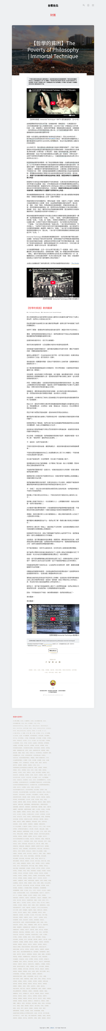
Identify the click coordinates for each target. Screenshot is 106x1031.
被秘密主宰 (34, 956)
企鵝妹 (35, 743)
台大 (40, 777)
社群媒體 (34, 912)
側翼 (20, 753)
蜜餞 (39, 954)
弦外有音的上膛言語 (44, 834)
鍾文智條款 (16, 988)
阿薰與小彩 (26, 993)
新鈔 (33, 863)
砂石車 (20, 912)
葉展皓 (36, 942)
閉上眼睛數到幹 (17, 991)
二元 (29, 740)
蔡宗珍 (30, 944)
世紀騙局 (47, 735)
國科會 (49, 807)
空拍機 (21, 915)
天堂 (15, 816)
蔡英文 (45, 944)
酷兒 (25, 986)
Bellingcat (36, 726)
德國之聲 (48, 838)
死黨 (26, 883)
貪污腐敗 (42, 966)
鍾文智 (42, 986)
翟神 (37, 929)
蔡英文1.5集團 (17, 947)
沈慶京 (49, 890)
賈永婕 (37, 969)
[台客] (53, 683)
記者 (27, 959)
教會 (33, 858)
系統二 (36, 917)
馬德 (41, 1008)
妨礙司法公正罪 (28, 819)
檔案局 (37, 880)
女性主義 (16, 819)
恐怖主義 (24, 843)
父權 (39, 900)
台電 (28, 787)
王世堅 (24, 902)
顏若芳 (31, 1005)
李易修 (48, 868)
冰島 (44, 760)
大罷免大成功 (30, 814)
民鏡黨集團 (16, 890)
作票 (47, 745)
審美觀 (36, 824)
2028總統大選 (17, 723)
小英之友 (35, 826)
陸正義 (25, 1001)
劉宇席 (15, 765)
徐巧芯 (45, 836)
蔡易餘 (40, 944)
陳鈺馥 (15, 1001)
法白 (28, 892)
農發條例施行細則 (18, 976)
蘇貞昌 (35, 954)
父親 (43, 900)
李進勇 (20, 870)
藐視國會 (36, 951)
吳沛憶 (38, 797)
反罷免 (27, 775)
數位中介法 (42, 858)
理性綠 (25, 905)
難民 (15, 1003)
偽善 (23, 753)
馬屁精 (36, 1008)
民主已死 (19, 885)
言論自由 (22, 959)
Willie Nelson (22, 730)
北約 (32, 770)
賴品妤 (42, 969)
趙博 (37, 971)
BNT (30, 726)
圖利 (34, 809)
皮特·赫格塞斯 (23, 910)
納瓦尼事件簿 (17, 922)
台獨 (15, 787)
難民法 (19, 1003)
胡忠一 (33, 932)
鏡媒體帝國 (34, 988)
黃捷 (44, 1015)
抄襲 (25, 853)
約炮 (45, 917)
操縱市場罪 (16, 856)
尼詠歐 (36, 829)
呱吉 (42, 799)
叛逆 (45, 775)
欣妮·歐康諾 (44, 880)
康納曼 (26, 834)
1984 (32, 721)
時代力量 (32, 865)
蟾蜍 (43, 954)
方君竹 (42, 863)
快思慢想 (27, 841)
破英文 (25, 912)
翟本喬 (32, 929)
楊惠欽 (15, 880)
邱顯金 (20, 981)
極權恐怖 (21, 880)
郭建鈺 (30, 981)
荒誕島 (44, 937)
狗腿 (15, 902)
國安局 (49, 802)
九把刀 (25, 740)
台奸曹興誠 (45, 777)
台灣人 (49, 780)
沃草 (34, 890)
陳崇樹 (20, 996)
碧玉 (29, 912)
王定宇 (34, 902)
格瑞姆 (25, 878)
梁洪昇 (45, 878)
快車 (32, 841)
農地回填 (29, 974)
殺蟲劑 (30, 883)
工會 (42, 831)
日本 (18, 865)
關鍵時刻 (16, 993)
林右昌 (20, 873)
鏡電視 (49, 988)
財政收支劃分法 (21, 966)
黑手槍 (25, 1018)
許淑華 (41, 959)
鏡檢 (40, 988)
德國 (43, 838)
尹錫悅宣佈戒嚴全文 (23, 829)
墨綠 (33, 811)
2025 (45, 721)
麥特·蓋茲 (24, 1015)
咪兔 (45, 799)
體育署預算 (16, 1010)
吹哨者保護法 (22, 799)
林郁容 (30, 875)
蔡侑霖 (15, 944)
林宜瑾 (36, 873)
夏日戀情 (42, 811)
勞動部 (45, 767)
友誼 (33, 772)
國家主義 (21, 804)
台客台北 (19, 780)
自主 (41, 932)
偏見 (48, 750)
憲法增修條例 (33, 848)
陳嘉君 (47, 993)
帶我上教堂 (20, 834)
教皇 (37, 858)
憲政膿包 (26, 848)
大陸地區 (43, 814)
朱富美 (28, 868)
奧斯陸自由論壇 (36, 816)
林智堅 (46, 873)
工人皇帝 (37, 831)
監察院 (30, 910)
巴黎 (49, 831)
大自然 (37, 814)
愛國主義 (22, 846)
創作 (41, 762)
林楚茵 (15, 875)
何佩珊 (32, 745)
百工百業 (16, 910)
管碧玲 (21, 917)
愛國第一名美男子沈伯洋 (38, 846)
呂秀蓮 (37, 799)
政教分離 (38, 856)
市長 (15, 834)
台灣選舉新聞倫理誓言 (44, 784)
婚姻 (15, 821)
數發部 (27, 861)
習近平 (27, 929)
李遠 (25, 870)
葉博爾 (26, 942)
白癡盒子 (34, 907)
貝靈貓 (43, 964)
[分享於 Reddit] (56, 662)
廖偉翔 (31, 834)
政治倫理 (44, 856)
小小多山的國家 (17, 826)
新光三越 (44, 861)
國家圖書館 (27, 804)
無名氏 (24, 900)
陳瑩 (44, 998)
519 (26, 723)
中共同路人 (21, 738)
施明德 (47, 863)
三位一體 (29, 733)
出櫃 (48, 760)
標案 (26, 880)
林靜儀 (35, 875)
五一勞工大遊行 (41, 740)
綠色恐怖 (16, 924)
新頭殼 (38, 863)
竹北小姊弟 (38, 915)
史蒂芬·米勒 (43, 789)
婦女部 (19, 821)
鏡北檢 (28, 988)
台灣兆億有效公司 (24, 782)
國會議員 (28, 807)
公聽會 (25, 760)
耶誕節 (46, 929)
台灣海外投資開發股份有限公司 (21, 784)
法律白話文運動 (21, 892)
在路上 (43, 809)
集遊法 (43, 1001)
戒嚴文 (15, 853)
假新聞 (43, 750)
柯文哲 (15, 878)
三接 (34, 733)
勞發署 (24, 770)
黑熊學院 (30, 1018)
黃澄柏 (48, 1015)
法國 (15, 892)
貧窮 (28, 966)
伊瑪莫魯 (46, 743)
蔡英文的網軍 (34, 947)
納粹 (23, 922)
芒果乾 (15, 937)
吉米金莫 (39, 792)
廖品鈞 (36, 834)
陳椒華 (25, 998)
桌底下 (35, 878)
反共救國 (38, 772)
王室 (38, 902)
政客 (26, 856)
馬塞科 (31, 1008)
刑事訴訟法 (26, 762)
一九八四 (39, 730)
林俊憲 (44, 870)
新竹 (15, 863)
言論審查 (16, 959)
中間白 (49, 738)
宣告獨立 (16, 824)
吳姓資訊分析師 (17, 797)
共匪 (30, 760)
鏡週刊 (44, 988)
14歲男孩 (27, 721)
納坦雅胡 (37, 919)
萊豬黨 (47, 670)
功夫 (38, 765)
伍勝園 (15, 745)
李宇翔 (38, 868)
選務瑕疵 (27, 978)
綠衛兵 (21, 924)
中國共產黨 (32, 738)
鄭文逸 (35, 983)
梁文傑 (40, 878)
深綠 (39, 895)
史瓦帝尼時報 (29, 789)
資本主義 (51, 672)
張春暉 (25, 836)
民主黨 (32, 885)
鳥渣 (36, 1013)
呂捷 (33, 799)
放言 (22, 856)
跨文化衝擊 (43, 971)
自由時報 (28, 934)
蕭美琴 (42, 949)
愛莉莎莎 (16, 848)
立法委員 (27, 915)
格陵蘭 (30, 878)
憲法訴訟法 (46, 848)
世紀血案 (41, 735)
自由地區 (22, 934)
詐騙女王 (46, 959)
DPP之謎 (26, 728)
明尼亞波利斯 (24, 865)
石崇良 (15, 912)
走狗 (29, 971)
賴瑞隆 (20, 971)
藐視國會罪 (42, 951)
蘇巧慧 (19, 954)
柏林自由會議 (41, 875)
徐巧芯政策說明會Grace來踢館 (21, 838)
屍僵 (47, 829)
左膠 (45, 831)
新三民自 (38, 861)
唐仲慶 (20, 802)
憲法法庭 (40, 848)
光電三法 (32, 753)
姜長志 (46, 819)
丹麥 (15, 740)
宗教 (39, 821)
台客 (53, 67)
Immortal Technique (48, 644)
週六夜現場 (16, 978)
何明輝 (42, 745)
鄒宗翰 (15, 983)
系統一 (31, 917)
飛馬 (42, 1005)
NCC (31, 728)
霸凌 (39, 1003)
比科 (15, 885)
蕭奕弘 (37, 949)
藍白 (18, 951)
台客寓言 (26, 780)
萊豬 (50, 939)
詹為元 (25, 961)
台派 (31, 780)
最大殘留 (16, 868)
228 (23, 723)
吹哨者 (15, 799)
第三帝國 (45, 915)
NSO (35, 728)
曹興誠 (41, 865)
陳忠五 (30, 996)
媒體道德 (28, 821)
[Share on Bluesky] (49, 662)
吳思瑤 (33, 797)
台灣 (34, 780)
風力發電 (37, 1005)
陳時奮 (15, 998)
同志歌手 (16, 794)
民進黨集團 (43, 888)
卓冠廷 (44, 770)
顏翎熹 (26, 1005)
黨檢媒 (44, 1018)
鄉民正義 (45, 981)
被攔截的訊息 (27, 956)
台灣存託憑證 (47, 782)
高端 (32, 1010)
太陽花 (29, 816)
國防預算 (21, 809)
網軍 (36, 924)
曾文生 (46, 865)
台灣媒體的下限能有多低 (36, 782)
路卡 (48, 971)
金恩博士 (33, 986)
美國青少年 (34, 927)
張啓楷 (15, 836)
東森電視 (33, 870)
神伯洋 (40, 912)
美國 (15, 927)
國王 (45, 807)
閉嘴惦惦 (25, 991)
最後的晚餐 (22, 868)
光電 (27, 753)
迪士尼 (36, 976)
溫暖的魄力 (33, 897)
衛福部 (20, 956)
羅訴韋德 (45, 924)
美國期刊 (19, 927)
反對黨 (44, 772)
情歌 (43, 843)
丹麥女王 (19, 740)
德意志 (15, 841)
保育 (27, 750)
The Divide (75, 263)
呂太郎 (28, 799)
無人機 (19, 900)
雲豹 (23, 1003)
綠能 (42, 922)
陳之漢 (32, 993)
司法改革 (16, 792)
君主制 (46, 794)
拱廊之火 (35, 853)
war (34, 730)
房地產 (20, 853)
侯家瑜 (43, 748)
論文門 (41, 961)
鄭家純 (30, 983)
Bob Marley (44, 726)
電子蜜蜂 (34, 1003)
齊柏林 (49, 1018)
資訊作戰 (32, 969)
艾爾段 (45, 934)
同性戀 (41, 794)
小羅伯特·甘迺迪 (27, 826)
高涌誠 (27, 1010)
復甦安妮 (38, 838)
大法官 (19, 814)
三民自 (38, 733)
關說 (46, 991)
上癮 (21, 735)
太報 (25, 816)
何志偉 (37, 745)
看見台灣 (40, 910)
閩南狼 (41, 991)
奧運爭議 (48, 816)
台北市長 (29, 777)
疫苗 (24, 907)
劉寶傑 (20, 765)
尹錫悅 (15, 829)
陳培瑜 (15, 996)
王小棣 (42, 902)
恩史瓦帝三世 (31, 843)
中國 (27, 738)
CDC (15, 728)
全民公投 (16, 757)
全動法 (43, 755)
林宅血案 (26, 873)
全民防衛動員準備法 (24, 757)
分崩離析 (16, 762)
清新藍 (44, 895)
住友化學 (27, 745)
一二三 (44, 730)
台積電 (24, 787)
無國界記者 (30, 900)
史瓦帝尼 (37, 787)
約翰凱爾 (16, 919)
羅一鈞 (40, 924)
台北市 (23, 777)
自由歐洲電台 (35, 934)
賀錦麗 (20, 969)
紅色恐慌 (26, 919)
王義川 (47, 902)
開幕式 (30, 991)
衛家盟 (15, 956)
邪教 (39, 978)
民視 (48, 885)
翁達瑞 (22, 929)
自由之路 (16, 934)
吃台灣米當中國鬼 (24, 792)
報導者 (24, 811)
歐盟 (43, 670)
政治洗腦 (22, 858)
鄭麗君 (15, 986)
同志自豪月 (22, 794)
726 (39, 723)
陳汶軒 (40, 998)
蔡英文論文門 (43, 947)
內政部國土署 (37, 755)
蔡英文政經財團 (67, 670)
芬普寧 (20, 937)
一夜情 (23, 733)
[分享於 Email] (59, 662)
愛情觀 (47, 846)
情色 (47, 843)
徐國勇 (40, 836)
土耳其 (38, 809)
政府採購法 (31, 856)
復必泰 (32, 838)
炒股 (15, 900)
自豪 (41, 934)
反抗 (48, 772)
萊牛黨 (45, 939)
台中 (49, 775)
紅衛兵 (31, 919)
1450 (22, 721)
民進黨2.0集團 (28, 888)
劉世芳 (45, 762)
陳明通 (35, 996)
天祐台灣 (19, 816)
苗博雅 (25, 937)
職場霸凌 (28, 932)
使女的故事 (37, 748)
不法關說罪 (26, 735)
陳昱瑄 (40, 996)
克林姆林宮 (39, 753)
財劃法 (48, 964)
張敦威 (20, 836)
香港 (18, 1008)
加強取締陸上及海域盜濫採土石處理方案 (23, 767)
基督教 (19, 811)
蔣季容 (27, 949)
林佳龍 (39, 870)
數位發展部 (16, 861)
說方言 (36, 961)
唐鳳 (25, 802)
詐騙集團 (16, 961)
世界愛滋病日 (34, 735)
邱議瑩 (15, 981)
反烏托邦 (16, 775)
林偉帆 (15, 873)
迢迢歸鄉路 (30, 976)
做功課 (15, 753)
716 (35, 723)
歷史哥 (21, 883)
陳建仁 (25, 996)
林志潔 (41, 873)
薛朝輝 (47, 949)
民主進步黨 (26, 885)
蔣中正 (22, 949)
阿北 (21, 993)
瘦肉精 (52, 670)
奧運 (43, 816)
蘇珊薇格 (29, 954)
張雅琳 (30, 836)
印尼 (25, 772)
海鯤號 (35, 895)
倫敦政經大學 (36, 750)
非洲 (15, 1005)
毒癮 (42, 883)
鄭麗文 (20, 986)
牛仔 (47, 900)
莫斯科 (40, 939)
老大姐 (41, 929)
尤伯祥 (48, 826)
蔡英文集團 (58, 670)
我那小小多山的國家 (38, 851)
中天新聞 (39, 738)
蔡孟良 (25, 944)
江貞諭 (26, 890)
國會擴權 (16, 807)
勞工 (20, 770)
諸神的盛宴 (47, 961)
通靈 (45, 976)
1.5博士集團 (16, 721)
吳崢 (29, 797)
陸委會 (20, 1001)
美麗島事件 (16, 929)
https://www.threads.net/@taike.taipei (53, 695)
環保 (29, 905)
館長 (15, 1008)
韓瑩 (22, 1005)
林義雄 (25, 875)
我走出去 (29, 851)
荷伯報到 (16, 939)
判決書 (32, 762)
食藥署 (46, 1005)
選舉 (36, 978)
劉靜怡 (30, 765)
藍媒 (15, 951)
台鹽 (32, 787)
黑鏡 (36, 1018)
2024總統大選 (38, 721)
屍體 (15, 831)
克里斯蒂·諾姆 (47, 753)
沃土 (31, 890)
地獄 (15, 811)
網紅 (26, 924)
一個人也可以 (17, 733)
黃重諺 (20, 1018)
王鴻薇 (20, 905)
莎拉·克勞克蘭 (28, 939)
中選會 (44, 738)
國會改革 (22, 807)
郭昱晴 (35, 981)
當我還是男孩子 (17, 907)
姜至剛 (41, 819)
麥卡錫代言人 (17, 1015)
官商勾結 (44, 821)
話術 (21, 961)
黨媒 (39, 1018)
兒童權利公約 (17, 755)
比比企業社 (48, 883)
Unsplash (39, 645)
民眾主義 (38, 885)
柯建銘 (48, 875)
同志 (44, 792)
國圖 (44, 802)
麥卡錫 (40, 1013)
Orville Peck (41, 728)
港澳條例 (22, 897)
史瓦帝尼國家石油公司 (19, 789)
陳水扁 (30, 998)
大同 (15, 814)
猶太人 (19, 902)
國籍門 (15, 809)
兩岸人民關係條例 (40, 757)
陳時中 (45, 996)
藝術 (48, 951)
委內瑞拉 (36, 819)
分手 (21, 762)
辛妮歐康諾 (16, 974)
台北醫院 (35, 777)
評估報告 (52, 138)
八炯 (47, 757)
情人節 (38, 843)
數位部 (22, 861)
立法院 (32, 915)
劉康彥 (25, 765)
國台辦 (40, 802)
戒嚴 (45, 851)
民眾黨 (43, 885)
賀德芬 (15, 969)
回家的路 (34, 802)
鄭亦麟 (20, 983)
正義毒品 (16, 883)
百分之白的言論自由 (43, 907)
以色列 (30, 743)
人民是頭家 (16, 743)
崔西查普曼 (26, 831)
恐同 (20, 843)
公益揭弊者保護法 (18, 760)
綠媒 (38, 922)
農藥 (25, 976)
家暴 (21, 824)
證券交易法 (31, 964)
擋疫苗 (49, 853)
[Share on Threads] (52, 662)
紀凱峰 (41, 917)
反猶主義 (22, 775)
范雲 (33, 937)
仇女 (22, 743)
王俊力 (29, 902)
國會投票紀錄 (44, 804)
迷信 (41, 976)
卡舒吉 (20, 772)
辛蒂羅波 (23, 974)
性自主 (15, 843)
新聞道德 (23, 863)
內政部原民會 (29, 755)
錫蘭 (38, 986)
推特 (41, 853)
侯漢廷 (48, 748)
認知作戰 (30, 961)
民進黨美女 (36, 888)
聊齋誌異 (16, 932)
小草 (40, 826)
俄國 (15, 750)
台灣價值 (16, 782)
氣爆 (22, 890)
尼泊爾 (31, 829)
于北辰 (34, 740)
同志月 (48, 792)
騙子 (60, 672)
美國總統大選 (27, 927)
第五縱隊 (16, 917)
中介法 (15, 738)
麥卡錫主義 (46, 1013)
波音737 (42, 892)
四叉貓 (29, 802)
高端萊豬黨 (37, 1010)
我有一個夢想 (22, 851)
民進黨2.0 (21, 888)
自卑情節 (74, 670)
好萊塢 (21, 819)
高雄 (43, 1010)
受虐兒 (41, 775)
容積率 (25, 824)
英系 (29, 937)
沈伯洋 (39, 890)
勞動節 (30, 670)
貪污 (37, 966)
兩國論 (32, 757)
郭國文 (25, 981)
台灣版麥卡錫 (33, 784)
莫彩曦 (35, 939)
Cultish (19, 728)
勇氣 (36, 767)
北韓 (36, 770)
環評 (37, 905)
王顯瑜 (15, 905)
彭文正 (35, 836)
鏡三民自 (23, 988)
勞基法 (15, 770)
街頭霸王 (48, 954)
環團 (33, 905)
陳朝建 (20, 998)
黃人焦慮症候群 (32, 1015)
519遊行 (31, 723)
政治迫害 (28, 858)
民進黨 (15, 888)
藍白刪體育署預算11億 (26, 951)
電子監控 (28, 1003)
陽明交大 (30, 1001)
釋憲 (28, 986)
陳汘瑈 (35, 998)
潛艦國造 (45, 897)
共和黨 (34, 760)
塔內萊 (29, 811)
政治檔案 (16, 858)
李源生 (15, 870)
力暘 (34, 765)
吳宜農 (24, 797)
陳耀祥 (49, 998)
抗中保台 (29, 853)
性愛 (49, 841)
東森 (28, 870)
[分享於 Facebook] (46, 662)
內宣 (23, 755)
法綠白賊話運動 (34, 892)
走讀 (33, 971)
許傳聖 (31, 959)
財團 (56, 672)
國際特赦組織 (28, 809)
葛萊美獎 (46, 942)
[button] (53, 650)
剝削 (35, 670)
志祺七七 (21, 841)
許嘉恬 (36, 959)
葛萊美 (41, 942)
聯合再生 (22, 932)
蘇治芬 (24, 954)
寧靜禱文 (30, 824)
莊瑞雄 (21, 939)
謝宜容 (15, 964)
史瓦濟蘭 (36, 789)
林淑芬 (20, 875)
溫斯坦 (27, 897)
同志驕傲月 (35, 794)
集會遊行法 (37, 1001)
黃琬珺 (15, 1018)
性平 (45, 841)
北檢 (28, 770)
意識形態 (16, 846)
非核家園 (48, 1003)
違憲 (22, 978)
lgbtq (29, 730)
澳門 (50, 897)
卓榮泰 (15, 772)
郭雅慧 (40, 981)
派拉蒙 (30, 895)
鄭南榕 (25, 983)
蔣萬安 (32, 949)
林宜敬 (31, 873)
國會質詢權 (34, 807)
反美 (39, 670)
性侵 (36, 841)
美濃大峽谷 (41, 927)
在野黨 (48, 809)
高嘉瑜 (22, 1010)
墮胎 (37, 811)
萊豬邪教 (16, 942)
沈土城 (44, 890)
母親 (34, 883)
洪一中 (15, 895)
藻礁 (15, 954)
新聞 (18, 863)
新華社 (29, 863)
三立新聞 (48, 733)
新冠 (49, 861)
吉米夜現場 (32, 792)
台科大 (19, 787)
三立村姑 (16, 735)
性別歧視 (40, 841)
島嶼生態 (19, 831)
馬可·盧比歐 (24, 1008)
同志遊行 (29, 794)
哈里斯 (15, 802)
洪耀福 (25, 895)
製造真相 (45, 956)
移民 (44, 912)
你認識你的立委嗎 (28, 748)
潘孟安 (39, 897)
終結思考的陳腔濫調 (30, 922)
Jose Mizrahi (49, 645)
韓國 (18, 1005)
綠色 (46, 922)
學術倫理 (34, 821)
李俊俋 (33, 868)
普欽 (37, 865)
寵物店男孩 (42, 824)
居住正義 (42, 829)
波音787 (47, 892)
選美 (32, 978)
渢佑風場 (16, 897)
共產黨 (39, 760)
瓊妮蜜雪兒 (43, 905)
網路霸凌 (30, 924)
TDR (15, 730)
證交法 (25, 964)
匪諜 (40, 770)
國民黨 (40, 807)
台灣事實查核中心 (41, 780)
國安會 (15, 804)
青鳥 (43, 1003)
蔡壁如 (20, 944)
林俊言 (49, 870)
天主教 (48, 814)
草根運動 (38, 937)
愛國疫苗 (28, 846)
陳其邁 (37, 993)
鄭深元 (40, 983)
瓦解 (48, 905)
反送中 (36, 775)
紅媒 (21, 919)
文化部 (32, 861)
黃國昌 (39, 1015)
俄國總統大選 (20, 750)
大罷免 (24, 814)
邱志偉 (49, 978)
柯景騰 (20, 878)
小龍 (44, 826)
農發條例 (40, 974)
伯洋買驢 (21, 745)
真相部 (45, 910)
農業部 (34, 974)
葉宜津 (31, 942)
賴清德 (15, 971)
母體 (38, 883)
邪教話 (44, 978)
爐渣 (36, 900)
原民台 (29, 772)
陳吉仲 (42, 993)
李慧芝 (43, 868)
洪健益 (20, 895)
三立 (43, 733)
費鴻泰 (47, 966)
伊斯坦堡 (40, 743)
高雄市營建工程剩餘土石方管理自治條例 (23, 1013)
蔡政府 (35, 944)
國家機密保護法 (35, 804)
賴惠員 (47, 969)
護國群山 (38, 964)
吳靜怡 (48, 797)
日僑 (15, 865)
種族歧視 (16, 915)
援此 (44, 853)
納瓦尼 (42, 919)
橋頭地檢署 (31, 880)
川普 (46, 672)
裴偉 (40, 956)
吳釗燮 (43, 797)
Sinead (49, 728)
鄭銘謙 (45, 983)
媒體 (23, 821)
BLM (26, 726)
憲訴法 (15, 851)
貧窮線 (32, 966)
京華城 (48, 740)
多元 (47, 811)
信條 (31, 750)
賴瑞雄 (25, 971)
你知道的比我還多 (18, 748)
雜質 (48, 1001)
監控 (35, 910)
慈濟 (21, 848)
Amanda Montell (18, 726)
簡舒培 (26, 917)
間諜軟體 (36, 991)
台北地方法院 (17, 777)
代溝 (26, 743)
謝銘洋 (20, 964)
